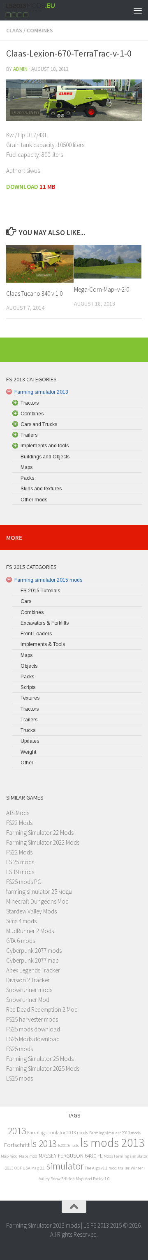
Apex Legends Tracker (33, 970)
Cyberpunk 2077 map (32, 960)
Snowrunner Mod (27, 1000)
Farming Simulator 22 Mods (40, 832)
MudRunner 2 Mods (30, 931)
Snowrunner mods (29, 990)
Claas (14, 30)
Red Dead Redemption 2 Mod (42, 1009)
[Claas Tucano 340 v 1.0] (40, 264)
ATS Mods (17, 813)
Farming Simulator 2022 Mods (42, 842)
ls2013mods (68, 1145)
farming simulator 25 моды (39, 891)
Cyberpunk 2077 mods (34, 950)
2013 (17, 1131)
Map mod (9, 1156)
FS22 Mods (19, 823)
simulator (64, 1166)
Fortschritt (17, 1145)
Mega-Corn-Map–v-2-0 (101, 289)
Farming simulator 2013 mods (57, 1132)
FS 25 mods (20, 862)
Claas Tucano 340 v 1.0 (34, 293)
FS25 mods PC (23, 882)
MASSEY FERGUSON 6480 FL (70, 1155)
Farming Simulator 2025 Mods (42, 1068)
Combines (40, 30)
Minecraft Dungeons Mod (37, 901)
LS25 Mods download (33, 1039)
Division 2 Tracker (28, 980)
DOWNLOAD (22, 186)
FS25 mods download (33, 1029)
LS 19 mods (20, 872)
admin (20, 69)
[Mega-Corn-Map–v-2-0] (107, 262)
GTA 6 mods (20, 941)
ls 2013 (44, 1143)
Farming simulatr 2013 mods (115, 1132)
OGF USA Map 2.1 (29, 1168)
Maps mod (28, 1156)
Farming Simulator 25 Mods (40, 1059)
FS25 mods (19, 1049)
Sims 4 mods (21, 921)
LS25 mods (19, 1078)
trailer (124, 1168)
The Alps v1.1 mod (101, 1168)
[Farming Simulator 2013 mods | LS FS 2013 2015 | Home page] (38, 10)
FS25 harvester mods (32, 1019)
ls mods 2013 (112, 1142)
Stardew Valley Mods (31, 911)
